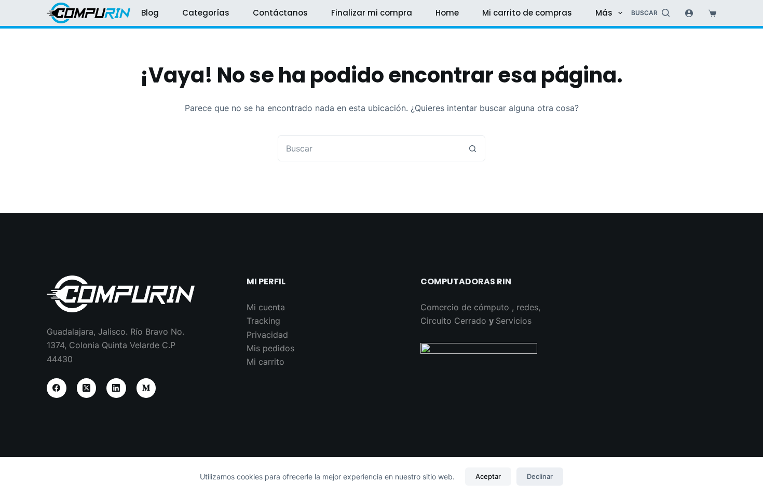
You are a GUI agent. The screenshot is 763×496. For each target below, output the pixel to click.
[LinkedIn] (116, 388)
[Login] (689, 13)
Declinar (540, 476)
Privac (259, 334)
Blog (150, 12)
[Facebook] (56, 388)
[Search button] (472, 148)
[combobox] (369, 148)
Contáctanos (280, 12)
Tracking (263, 320)
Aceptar (488, 476)
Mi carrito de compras (527, 12)
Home (447, 12)
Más (603, 12)
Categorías (205, 12)
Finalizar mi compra (371, 12)
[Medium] (146, 388)
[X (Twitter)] (87, 388)
